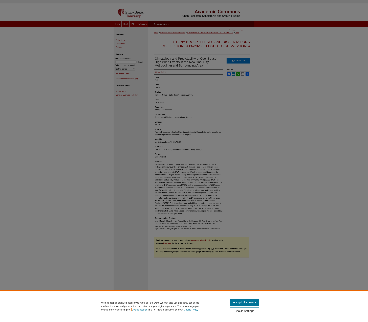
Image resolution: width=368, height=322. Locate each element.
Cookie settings (139, 309)
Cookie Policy (191, 309)
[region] (184, 306)
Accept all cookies (244, 302)
